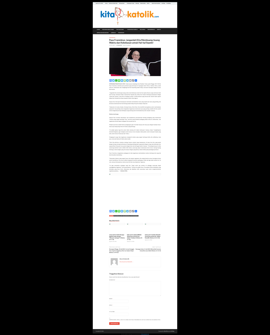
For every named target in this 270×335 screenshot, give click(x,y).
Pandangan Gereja (130, 3)
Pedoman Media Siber (113, 3)
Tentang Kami (121, 3)
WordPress (166, 331)
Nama (111, 298)
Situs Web (112, 311)
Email (111, 305)
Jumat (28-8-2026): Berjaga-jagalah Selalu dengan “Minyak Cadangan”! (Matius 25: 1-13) (117, 237)
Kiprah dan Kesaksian (156, 3)
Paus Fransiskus (134, 215)
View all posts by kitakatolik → (126, 261)
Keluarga (137, 3)
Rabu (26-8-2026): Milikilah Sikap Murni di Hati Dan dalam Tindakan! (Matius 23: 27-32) (134, 237)
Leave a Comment (127, 45)
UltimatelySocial (145, 334)
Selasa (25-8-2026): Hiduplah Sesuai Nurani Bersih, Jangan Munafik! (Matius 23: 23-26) (152, 236)
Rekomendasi (143, 3)
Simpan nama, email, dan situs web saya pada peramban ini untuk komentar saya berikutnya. (135, 319)
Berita (148, 3)
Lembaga (163, 3)
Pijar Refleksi (112, 37)
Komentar (112, 279)
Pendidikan (168, 3)
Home (106, 3)
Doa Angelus (117, 215)
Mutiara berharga (125, 215)
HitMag (172, 331)
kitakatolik (119, 45)
